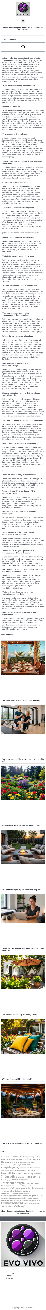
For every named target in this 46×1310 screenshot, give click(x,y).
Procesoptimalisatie (17, 1198)
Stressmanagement (35, 1200)
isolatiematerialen (33, 1186)
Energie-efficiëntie (22, 1165)
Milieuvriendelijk (38, 1188)
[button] (23, 21)
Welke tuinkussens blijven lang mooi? (17, 1079)
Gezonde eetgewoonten (7, 1170)
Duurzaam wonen (11, 1161)
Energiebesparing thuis (26, 1167)
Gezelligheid (36, 1167)
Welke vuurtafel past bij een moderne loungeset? (21, 890)
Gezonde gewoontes (20, 1170)
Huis (3, 1211)
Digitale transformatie (17, 1159)
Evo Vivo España (10, 1291)
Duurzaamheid (33, 1159)
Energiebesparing (10, 1167)
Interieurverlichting (20, 1186)
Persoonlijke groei (28, 1196)
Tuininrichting (7, 1206)
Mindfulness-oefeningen (22, 1191)
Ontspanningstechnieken (10, 1196)
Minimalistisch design (9, 1193)
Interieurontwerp (8, 1186)
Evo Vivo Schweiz (11, 1302)
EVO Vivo (10, 1273)
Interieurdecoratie (19, 1179)
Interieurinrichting (31, 1183)
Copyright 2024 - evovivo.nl (23, 1308)
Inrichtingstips (6, 1180)
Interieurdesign (12, 1183)
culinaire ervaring (28, 1157)
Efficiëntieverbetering (7, 1165)
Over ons (9, 1278)
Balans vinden (15, 1157)
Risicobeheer (5, 1200)
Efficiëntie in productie (27, 1162)
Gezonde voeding (23, 1173)
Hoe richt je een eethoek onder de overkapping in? (22, 1143)
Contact (9, 1276)
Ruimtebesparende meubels (19, 1200)
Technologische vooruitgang (31, 1203)
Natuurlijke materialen (24, 1193)
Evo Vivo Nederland (12, 1297)
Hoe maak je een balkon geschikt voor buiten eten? (22, 700)
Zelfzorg (19, 1205)
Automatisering (5, 1156)
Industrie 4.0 (38, 1173)
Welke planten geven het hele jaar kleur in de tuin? (22, 825)
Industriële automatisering (20, 1176)
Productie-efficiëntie (32, 1198)
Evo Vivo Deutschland (12, 1286)
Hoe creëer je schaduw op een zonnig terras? (20, 1015)
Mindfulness (5, 1191)
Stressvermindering (12, 1202)
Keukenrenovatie (6, 1188)
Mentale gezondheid (22, 1188)
